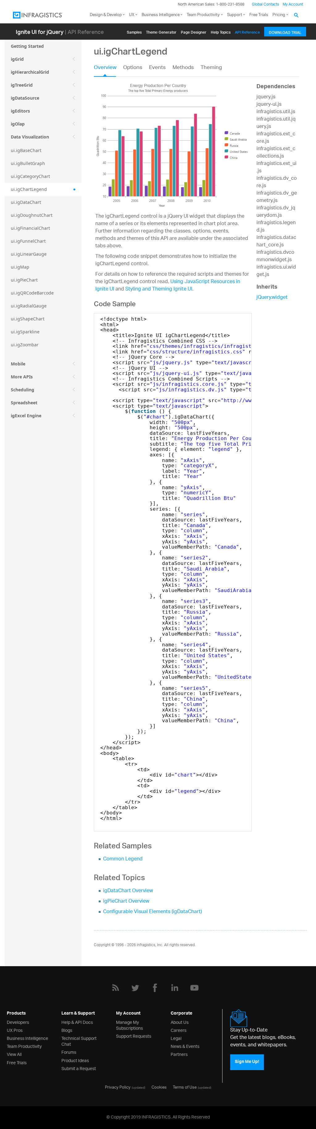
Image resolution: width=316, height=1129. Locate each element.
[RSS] (115, 988)
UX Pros (15, 1030)
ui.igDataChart (26, 202)
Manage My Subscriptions (129, 1025)
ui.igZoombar (25, 345)
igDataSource (25, 98)
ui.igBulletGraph (28, 163)
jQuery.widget (272, 298)
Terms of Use (185, 1086)
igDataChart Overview (128, 891)
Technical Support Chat (79, 1041)
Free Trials (258, 14)
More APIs (22, 377)
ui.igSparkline (25, 332)
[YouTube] (194, 988)
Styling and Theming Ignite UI (158, 289)
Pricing (278, 14)
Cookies (159, 1086)
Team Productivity (203, 14)
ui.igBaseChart (26, 150)
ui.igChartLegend (29, 189)
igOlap (18, 124)
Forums (68, 1052)
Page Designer (193, 31)
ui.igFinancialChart (30, 228)
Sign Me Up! (247, 1062)
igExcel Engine (26, 415)
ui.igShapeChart (27, 319)
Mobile (18, 364)
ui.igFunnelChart (28, 241)
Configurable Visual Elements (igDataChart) (152, 912)
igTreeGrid (22, 85)
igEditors (20, 111)
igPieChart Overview (126, 901)
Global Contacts (265, 4)
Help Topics (221, 31)
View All (14, 1054)
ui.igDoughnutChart (31, 215)
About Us (180, 1022)
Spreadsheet (24, 403)
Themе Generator (161, 31)
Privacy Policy (118, 1086)
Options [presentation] (132, 68)
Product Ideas (75, 1060)
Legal (176, 1038)
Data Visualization (30, 137)
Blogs (66, 1030)
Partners (179, 1054)
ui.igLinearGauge (29, 254)
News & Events (185, 1046)
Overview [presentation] (105, 68)
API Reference (247, 31)
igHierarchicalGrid (30, 72)
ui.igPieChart (24, 280)
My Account (293, 4)
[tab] (108, 69)
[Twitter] (135, 988)
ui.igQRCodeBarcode (32, 293)
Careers (178, 1030)
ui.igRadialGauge (29, 306)
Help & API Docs (77, 1022)
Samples (134, 31)
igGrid (17, 59)
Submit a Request (78, 1068)
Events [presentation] (157, 68)
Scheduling (22, 390)
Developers (18, 1022)
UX (131, 14)
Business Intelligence (161, 14)
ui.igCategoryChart (30, 176)
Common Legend (123, 859)
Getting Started (27, 46)
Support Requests (133, 1036)
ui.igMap (20, 267)
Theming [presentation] (211, 68)
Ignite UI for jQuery (40, 32)
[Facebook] (155, 988)
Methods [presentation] (183, 68)
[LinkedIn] (174, 988)
